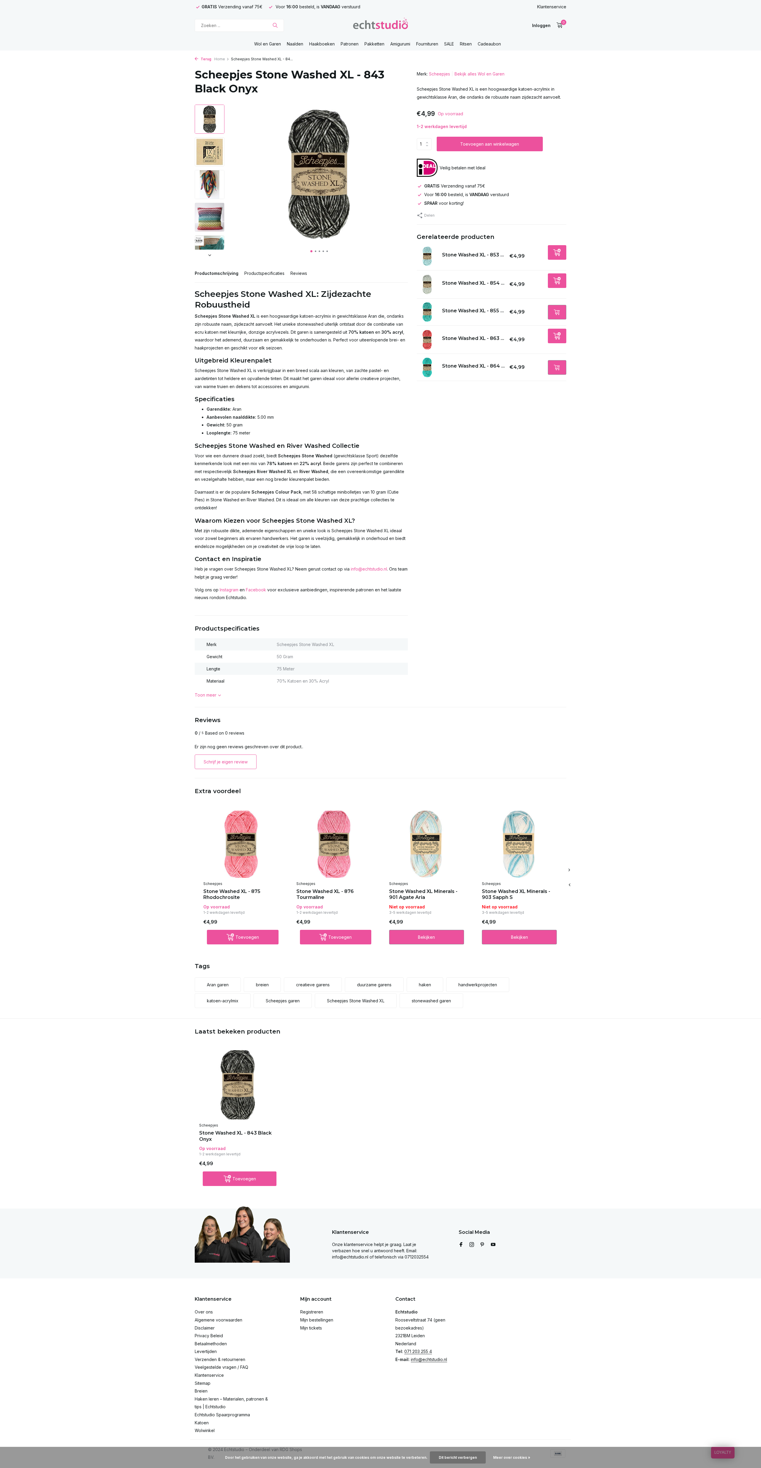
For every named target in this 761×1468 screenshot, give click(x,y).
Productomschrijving (216, 273)
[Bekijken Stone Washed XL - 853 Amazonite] (427, 256)
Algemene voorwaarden (218, 1319)
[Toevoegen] (557, 252)
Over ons (204, 1311)
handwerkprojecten (477, 984)
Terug (205, 59)
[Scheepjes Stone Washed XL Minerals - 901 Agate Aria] (426, 844)
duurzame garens (374, 984)
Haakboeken (322, 43)
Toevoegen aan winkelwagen (489, 144)
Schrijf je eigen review (226, 761)
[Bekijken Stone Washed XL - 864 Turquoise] (427, 367)
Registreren (311, 1311)
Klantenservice (551, 6)
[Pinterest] (482, 1244)
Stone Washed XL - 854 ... (473, 283)
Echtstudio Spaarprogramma (222, 1414)
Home (219, 59)
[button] (311, 251)
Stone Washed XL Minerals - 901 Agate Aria (423, 894)
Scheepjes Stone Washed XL (355, 1000)
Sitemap (202, 1383)
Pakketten (374, 43)
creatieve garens (313, 984)
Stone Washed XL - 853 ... (473, 255)
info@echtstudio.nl (369, 568)
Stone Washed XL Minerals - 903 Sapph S (516, 894)
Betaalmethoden (211, 1343)
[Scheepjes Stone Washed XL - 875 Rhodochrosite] (240, 844)
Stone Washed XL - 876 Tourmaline (325, 894)
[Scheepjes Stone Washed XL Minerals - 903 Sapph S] (519, 844)
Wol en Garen (267, 43)
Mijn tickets (311, 1327)
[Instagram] (471, 1244)
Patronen (350, 43)
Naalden (295, 43)
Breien (201, 1390)
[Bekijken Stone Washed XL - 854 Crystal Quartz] (427, 284)
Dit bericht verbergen (458, 1457)
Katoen (202, 1422)
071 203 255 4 (418, 1351)
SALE (449, 43)
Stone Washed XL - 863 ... (473, 338)
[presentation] (569, 885)
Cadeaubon (489, 43)
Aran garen (218, 984)
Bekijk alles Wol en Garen (479, 73)
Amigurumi (400, 43)
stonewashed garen (431, 1000)
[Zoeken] (275, 25)
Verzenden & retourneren (220, 1359)
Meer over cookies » (511, 1457)
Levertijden (206, 1351)
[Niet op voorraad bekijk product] (557, 312)
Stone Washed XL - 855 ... (473, 311)
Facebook (256, 589)
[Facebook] (461, 1244)
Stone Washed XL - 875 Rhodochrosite (231, 894)
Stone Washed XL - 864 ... (473, 366)
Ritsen (466, 43)
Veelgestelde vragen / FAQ (221, 1367)
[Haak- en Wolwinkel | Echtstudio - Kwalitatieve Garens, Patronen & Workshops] (380, 25)
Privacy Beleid (209, 1335)
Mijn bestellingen (316, 1319)
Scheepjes (439, 73)
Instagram (229, 589)
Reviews (298, 273)
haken (425, 984)
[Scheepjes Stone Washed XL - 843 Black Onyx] (237, 1084)
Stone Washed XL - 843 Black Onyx (235, 1136)
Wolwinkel (205, 1430)
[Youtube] (493, 1244)
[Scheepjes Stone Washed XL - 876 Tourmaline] (333, 844)
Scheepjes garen (283, 1000)
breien (262, 984)
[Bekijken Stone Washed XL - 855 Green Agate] (427, 312)
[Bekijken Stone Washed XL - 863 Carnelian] (427, 339)
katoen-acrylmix (222, 1000)
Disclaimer (205, 1327)
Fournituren (427, 43)
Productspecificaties (264, 273)
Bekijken (426, 937)
